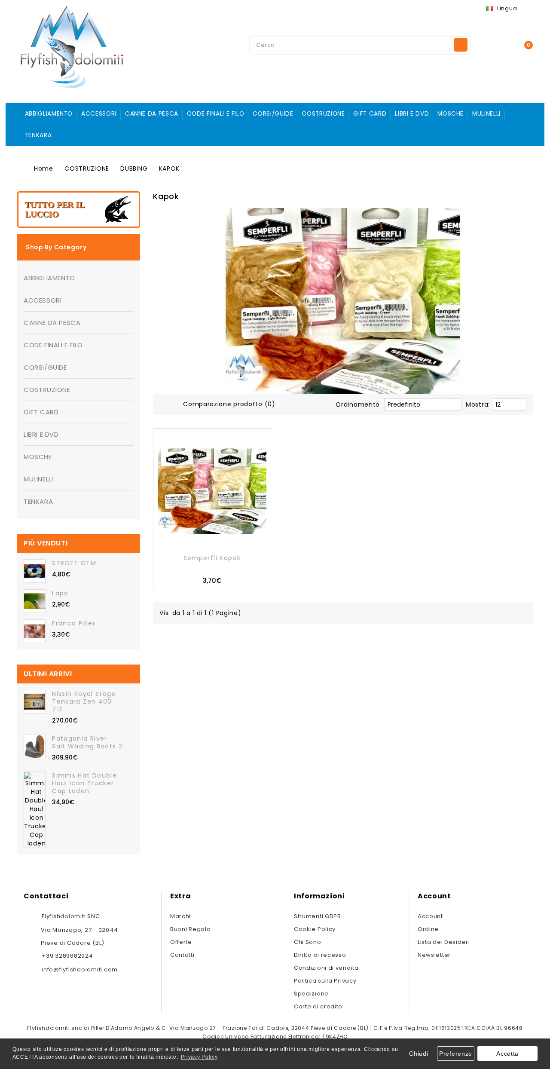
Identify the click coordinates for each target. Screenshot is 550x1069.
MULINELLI (486, 114)
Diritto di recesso (320, 955)
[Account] (492, 44)
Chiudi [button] (418, 1053)
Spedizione (311, 993)
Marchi (180, 916)
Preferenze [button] (455, 1053)
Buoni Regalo (190, 929)
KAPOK (169, 168)
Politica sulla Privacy (325, 981)
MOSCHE (450, 114)
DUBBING (133, 168)
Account (430, 916)
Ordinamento (358, 404)
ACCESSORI (98, 114)
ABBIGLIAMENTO (49, 114)
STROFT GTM (74, 563)
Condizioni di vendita (326, 968)
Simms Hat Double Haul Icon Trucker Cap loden (84, 783)
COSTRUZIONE (323, 114)
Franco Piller (73, 623)
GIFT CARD (369, 114)
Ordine (428, 929)
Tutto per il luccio (54, 209)
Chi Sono (307, 942)
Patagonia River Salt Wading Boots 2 (87, 742)
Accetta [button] (507, 1053)
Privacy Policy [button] (199, 1057)
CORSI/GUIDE (273, 114)
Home (43, 168)
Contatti (182, 955)
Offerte (181, 942)
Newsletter (434, 955)
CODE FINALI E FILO (215, 114)
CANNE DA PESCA (151, 114)
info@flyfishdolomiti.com (80, 969)
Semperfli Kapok (212, 558)
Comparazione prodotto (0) (229, 404)
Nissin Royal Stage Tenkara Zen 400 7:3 (84, 701)
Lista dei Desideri (444, 942)
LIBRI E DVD (412, 114)
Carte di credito (318, 1006)
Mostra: (478, 404)
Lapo (60, 593)
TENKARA (38, 135)
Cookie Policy (315, 929)
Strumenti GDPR (317, 916)
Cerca (461, 45)
